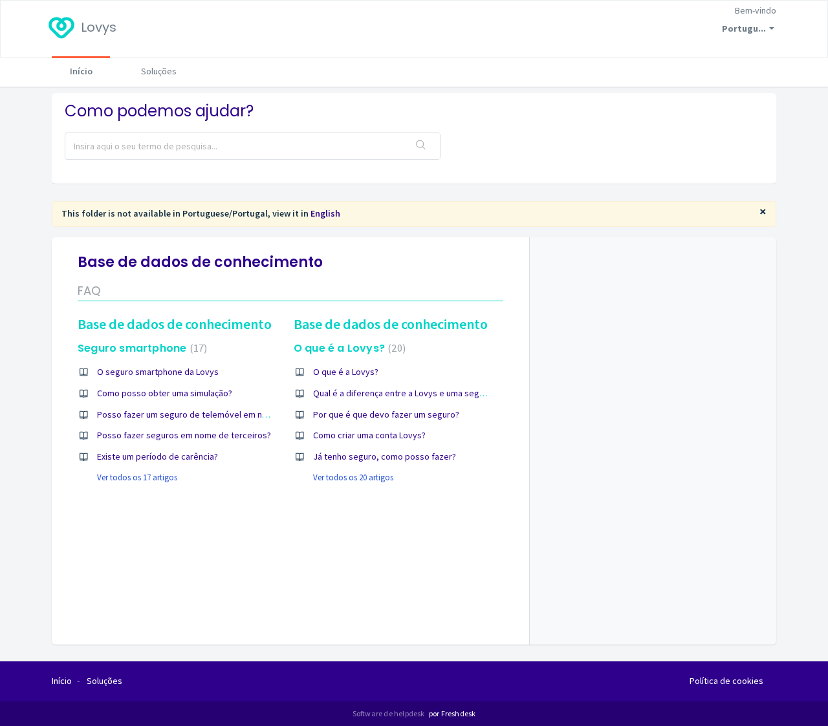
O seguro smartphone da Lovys (158, 372)
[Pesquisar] (421, 146)
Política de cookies (726, 681)
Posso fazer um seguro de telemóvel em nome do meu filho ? (216, 414)
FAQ (89, 291)
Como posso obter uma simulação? (164, 393)
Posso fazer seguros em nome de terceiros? (184, 435)
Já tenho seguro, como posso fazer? (384, 456)
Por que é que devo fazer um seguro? (386, 414)
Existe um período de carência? (157, 456)
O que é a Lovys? (348, 348)
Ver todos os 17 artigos (137, 477)
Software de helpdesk (389, 713)
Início (81, 71)
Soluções (159, 71)
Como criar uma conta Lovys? (369, 435)
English (325, 213)
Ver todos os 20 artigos (353, 477)
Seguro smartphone (141, 348)
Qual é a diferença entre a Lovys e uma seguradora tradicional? (434, 393)
